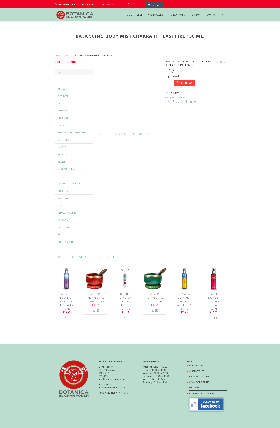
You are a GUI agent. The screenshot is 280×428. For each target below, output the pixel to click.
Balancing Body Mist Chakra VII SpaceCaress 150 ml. (66, 301)
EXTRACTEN (64, 139)
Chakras (67, 56)
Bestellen (186, 82)
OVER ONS (196, 14)
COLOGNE (63, 118)
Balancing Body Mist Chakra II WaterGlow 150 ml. (184, 301)
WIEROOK (63, 220)
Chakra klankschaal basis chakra (96, 297)
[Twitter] (177, 101)
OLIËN (61, 176)
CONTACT (212, 14)
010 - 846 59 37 (109, 4)
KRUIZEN (62, 161)
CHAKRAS (63, 110)
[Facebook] (128, 4)
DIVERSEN (63, 125)
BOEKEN (62, 103)
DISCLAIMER (195, 387)
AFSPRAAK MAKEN (177, 14)
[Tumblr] (186, 101)
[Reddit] (195, 101)
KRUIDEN (63, 154)
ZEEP (60, 234)
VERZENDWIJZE (196, 371)
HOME (129, 14)
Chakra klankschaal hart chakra (155, 297)
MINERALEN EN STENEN (70, 169)
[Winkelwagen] (224, 15)
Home (57, 56)
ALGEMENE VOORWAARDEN (203, 393)
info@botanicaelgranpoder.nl (112, 379)
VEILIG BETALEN (197, 365)
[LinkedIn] (191, 101)
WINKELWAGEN (155, 14)
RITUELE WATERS (67, 212)
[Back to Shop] (220, 62)
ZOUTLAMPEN (65, 242)
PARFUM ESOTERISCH (69, 183)
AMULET (62, 88)
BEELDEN (63, 96)
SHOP (139, 14)
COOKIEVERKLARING (199, 382)
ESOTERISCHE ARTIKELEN (71, 132)
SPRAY (61, 205)
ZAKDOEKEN (64, 227)
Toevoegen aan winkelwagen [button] (64, 317)
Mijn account (154, 5)
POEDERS (63, 190)
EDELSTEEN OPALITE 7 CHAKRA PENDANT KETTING (125, 301)
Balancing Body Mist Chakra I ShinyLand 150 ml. (213, 301)
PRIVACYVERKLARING (199, 376)
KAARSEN (63, 147)
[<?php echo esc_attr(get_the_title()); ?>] (68, 317)
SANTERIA (63, 198)
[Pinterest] (182, 101)
